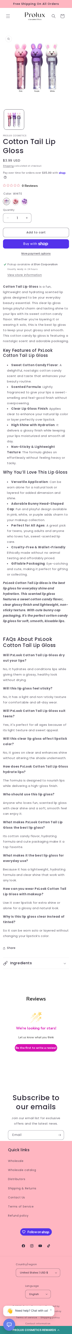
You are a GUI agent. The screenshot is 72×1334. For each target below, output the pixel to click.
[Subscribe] (59, 1135)
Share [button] (11, 948)
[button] (8, 16)
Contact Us (16, 1197)
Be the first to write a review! (36, 1048)
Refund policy (18, 1216)
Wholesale (15, 1161)
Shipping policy (50, 1317)
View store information (24, 275)
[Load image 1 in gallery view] (14, 120)
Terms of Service (21, 1206)
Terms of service (26, 1317)
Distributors (16, 1179)
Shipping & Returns (22, 1188)
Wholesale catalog (22, 1170)
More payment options (36, 253)
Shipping (8, 165)
